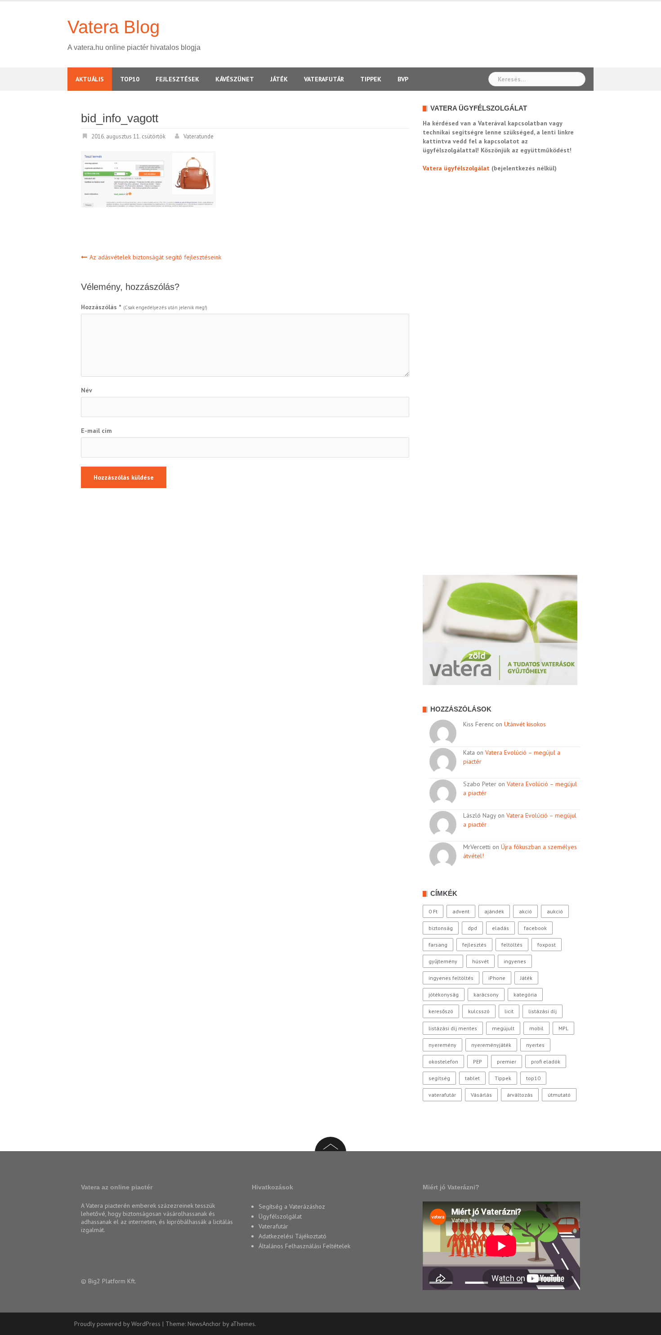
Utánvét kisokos (525, 724)
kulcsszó (479, 1011)
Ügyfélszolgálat (280, 1216)
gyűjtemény (443, 961)
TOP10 (129, 79)
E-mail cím (96, 431)
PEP (477, 1061)
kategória (525, 994)
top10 (533, 1078)
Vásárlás (481, 1094)
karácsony (486, 994)
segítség (439, 1078)
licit (509, 1011)
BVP (402, 79)
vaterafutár (442, 1094)
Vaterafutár (324, 79)
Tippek (370, 79)
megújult (503, 1028)
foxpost (546, 944)
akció (525, 911)
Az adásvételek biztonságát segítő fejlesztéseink (155, 257)
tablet (472, 1078)
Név (86, 390)
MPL (563, 1028)
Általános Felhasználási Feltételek (304, 1246)
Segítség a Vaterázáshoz (292, 1206)
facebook (535, 928)
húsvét (480, 961)
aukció (555, 911)
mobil (536, 1028)
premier (506, 1061)
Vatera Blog (113, 27)
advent (460, 911)
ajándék (494, 911)
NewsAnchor (204, 1324)
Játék (279, 79)
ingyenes (515, 961)
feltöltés (512, 944)
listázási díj (542, 1011)
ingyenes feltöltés (451, 978)
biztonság (441, 928)
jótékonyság (444, 994)
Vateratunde (198, 136)
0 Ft (433, 911)
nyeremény (442, 1044)
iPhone (496, 978)
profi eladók (545, 1061)
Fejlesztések (177, 79)
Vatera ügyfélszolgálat (456, 168)
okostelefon (443, 1061)
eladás (500, 928)
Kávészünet (234, 79)
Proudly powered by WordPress (117, 1324)
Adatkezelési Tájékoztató (292, 1236)
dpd (472, 928)
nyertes (535, 1044)
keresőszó (441, 1011)
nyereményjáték (491, 1044)
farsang (438, 944)
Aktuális (90, 79)
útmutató (559, 1094)
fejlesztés (474, 944)
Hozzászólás (101, 307)
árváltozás (520, 1094)
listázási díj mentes (453, 1028)
